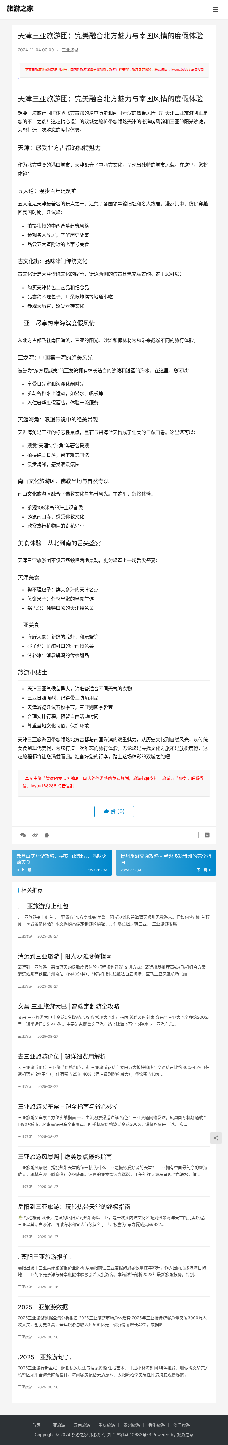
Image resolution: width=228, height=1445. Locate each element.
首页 (36, 1425)
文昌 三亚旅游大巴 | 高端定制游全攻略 (68, 1006)
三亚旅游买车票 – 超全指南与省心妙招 (68, 1106)
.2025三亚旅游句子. (45, 1357)
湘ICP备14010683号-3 (129, 1434)
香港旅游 (156, 1425)
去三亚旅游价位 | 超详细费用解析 (62, 1056)
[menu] (215, 9)
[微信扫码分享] (23, 835)
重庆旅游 (107, 1425)
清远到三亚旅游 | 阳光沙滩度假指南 (65, 956)
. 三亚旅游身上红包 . (45, 906)
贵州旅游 (132, 1425)
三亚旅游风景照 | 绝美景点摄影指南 (65, 1156)
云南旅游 (82, 1425)
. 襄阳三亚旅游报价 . (45, 1257)
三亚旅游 (70, 49)
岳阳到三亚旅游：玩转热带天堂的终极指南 (74, 1207)
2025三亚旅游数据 (43, 1307)
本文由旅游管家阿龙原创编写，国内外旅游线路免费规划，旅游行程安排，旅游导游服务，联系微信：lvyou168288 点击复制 (113, 782)
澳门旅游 (181, 1425)
